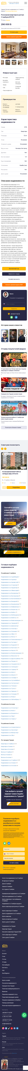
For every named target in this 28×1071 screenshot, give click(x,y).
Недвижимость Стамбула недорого (12, 903)
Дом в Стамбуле (6, 883)
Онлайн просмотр (14, 279)
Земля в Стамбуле (7, 886)
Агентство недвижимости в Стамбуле (12, 878)
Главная (3, 9)
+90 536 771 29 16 (14, 3)
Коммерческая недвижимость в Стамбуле (13, 893)
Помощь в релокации (7, 1002)
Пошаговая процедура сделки (10, 997)
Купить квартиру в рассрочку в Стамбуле (13, 906)
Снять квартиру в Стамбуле (9, 934)
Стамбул (21, 9)
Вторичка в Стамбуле (8, 881)
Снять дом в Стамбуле (8, 937)
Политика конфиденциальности (11, 988)
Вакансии (4, 991)
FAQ (3, 970)
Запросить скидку (14, 274)
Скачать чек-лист (14, 803)
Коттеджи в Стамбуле (8, 889)
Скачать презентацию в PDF (14, 37)
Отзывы (4, 962)
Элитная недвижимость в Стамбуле (12, 896)
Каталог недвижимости (12, 9)
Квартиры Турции (7, 929)
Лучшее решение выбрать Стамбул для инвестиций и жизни (12, 418)
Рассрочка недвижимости (9, 983)
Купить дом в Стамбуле (8, 922)
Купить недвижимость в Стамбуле (11, 913)
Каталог (4, 953)
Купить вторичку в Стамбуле (10, 919)
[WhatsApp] (24, 1015)
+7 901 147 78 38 (6, 1016)
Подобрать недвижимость (14, 552)
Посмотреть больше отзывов (13, 427)
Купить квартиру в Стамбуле (10, 910)
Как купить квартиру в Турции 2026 (11, 932)
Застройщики (6, 965)
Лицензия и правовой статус (10, 994)
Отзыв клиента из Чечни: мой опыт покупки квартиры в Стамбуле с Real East (13, 369)
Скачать (10, 523)
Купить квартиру (6, 916)
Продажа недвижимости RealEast (11, 1000)
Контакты (4, 967)
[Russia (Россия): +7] (4, 304)
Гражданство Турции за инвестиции (11, 394)
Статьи (4, 959)
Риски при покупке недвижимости (11, 1005)
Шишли (3, 11)
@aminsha (14, 1053)
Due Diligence (5, 973)
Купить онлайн (6, 980)
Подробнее (16, 487)
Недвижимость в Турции (8, 926)
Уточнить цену (14, 32)
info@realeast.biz (6, 1023)
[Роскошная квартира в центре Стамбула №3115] (7, 62)
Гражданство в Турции (8, 986)
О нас (3, 956)
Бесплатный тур (14, 268)
